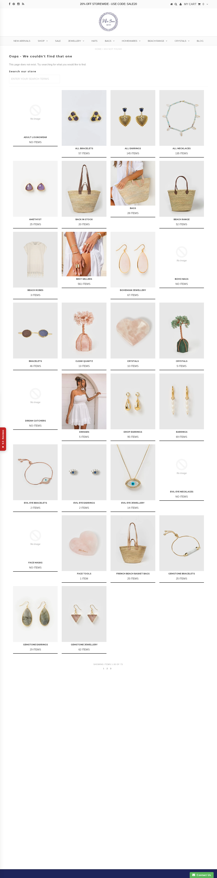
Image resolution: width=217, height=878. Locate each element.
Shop (41, 40)
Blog (200, 40)
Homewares (129, 40)
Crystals (180, 40)
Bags (108, 40)
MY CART (194, 4)
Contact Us (203, 875)
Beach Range (156, 40)
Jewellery (74, 40)
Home (98, 49)
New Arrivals (22, 40)
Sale (58, 40)
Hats (94, 40)
